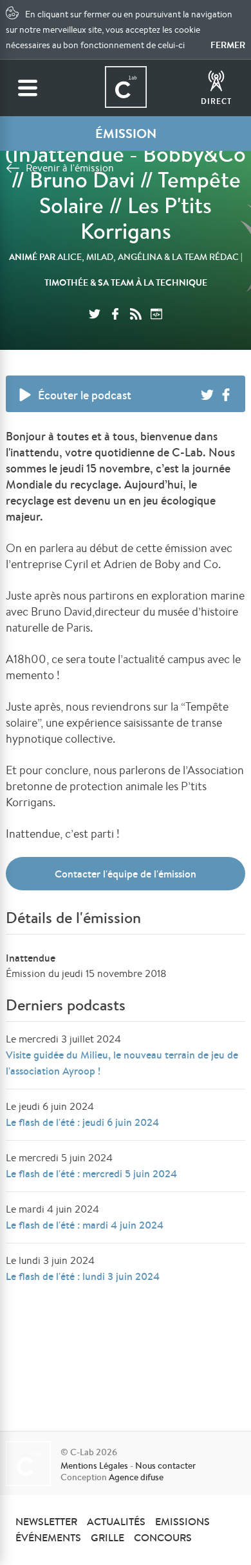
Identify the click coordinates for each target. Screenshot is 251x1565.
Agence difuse (136, 1477)
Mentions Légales (94, 1465)
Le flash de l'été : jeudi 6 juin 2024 (82, 1122)
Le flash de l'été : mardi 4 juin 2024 (84, 1225)
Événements (48, 1537)
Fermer (227, 45)
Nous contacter (165, 1465)
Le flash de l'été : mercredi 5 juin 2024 (91, 1173)
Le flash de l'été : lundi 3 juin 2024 (83, 1276)
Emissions (182, 1521)
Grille (107, 1537)
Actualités (116, 1521)
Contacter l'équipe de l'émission (125, 874)
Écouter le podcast (84, 395)
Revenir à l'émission (70, 168)
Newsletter (46, 1521)
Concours (163, 1537)
